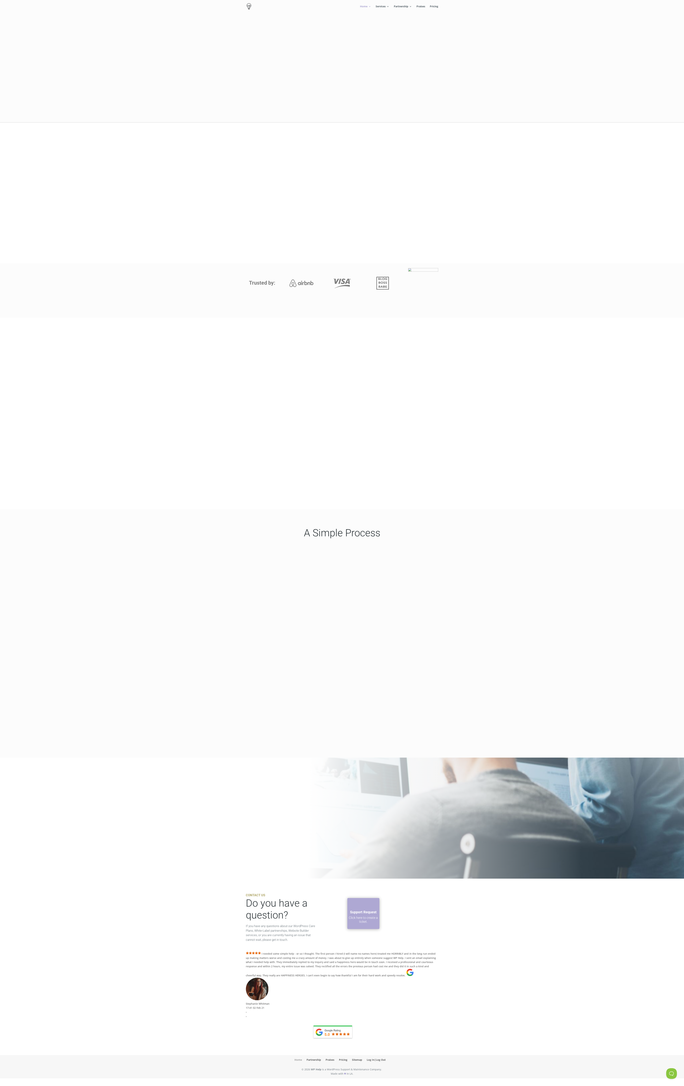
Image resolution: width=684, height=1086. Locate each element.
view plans (265, 99)
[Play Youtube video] (291, 420)
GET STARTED (572, 582)
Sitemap (357, 1059)
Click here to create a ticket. (363, 919)
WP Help (316, 1069)
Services (381, 6)
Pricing (434, 6)
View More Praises (318, 491)
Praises (420, 6)
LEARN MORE (137, 239)
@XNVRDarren (271, 813)
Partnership (401, 6)
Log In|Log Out (376, 1059)
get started (265, 373)
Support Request (363, 912)
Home (363, 6)
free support (265, 86)
